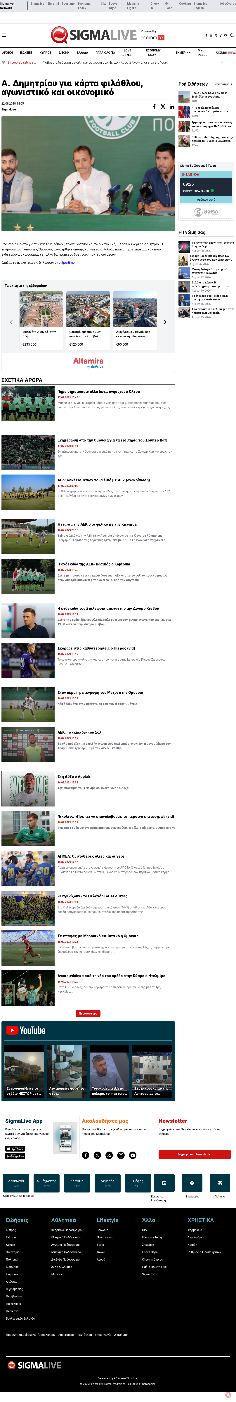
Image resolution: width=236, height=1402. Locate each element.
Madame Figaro (133, 6)
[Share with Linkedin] (172, 107)
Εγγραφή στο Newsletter (195, 1154)
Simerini (53, 3)
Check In (154, 6)
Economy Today (84, 6)
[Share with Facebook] (154, 107)
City (103, 3)
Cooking (185, 3)
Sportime (68, 3)
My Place (168, 6)
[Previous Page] (11, 322)
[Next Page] (165, 322)
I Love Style (113, 6)
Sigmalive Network (7, 6)
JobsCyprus (227, 3)
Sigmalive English (200, 6)
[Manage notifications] (228, 1395)
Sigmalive (37, 3)
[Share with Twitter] (163, 107)
